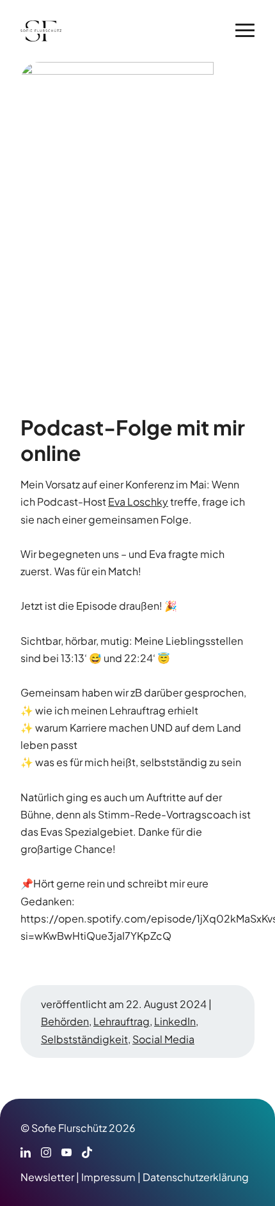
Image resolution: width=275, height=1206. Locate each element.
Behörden (65, 1021)
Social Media (163, 1039)
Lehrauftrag (121, 1021)
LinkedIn (175, 1021)
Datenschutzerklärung (196, 1177)
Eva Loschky (138, 501)
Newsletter (47, 1177)
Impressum (108, 1177)
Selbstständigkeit (84, 1039)
